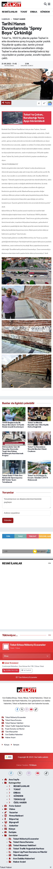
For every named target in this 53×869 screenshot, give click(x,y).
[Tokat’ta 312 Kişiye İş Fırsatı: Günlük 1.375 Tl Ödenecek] (39, 467)
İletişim (16, 745)
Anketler (13, 826)
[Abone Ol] (50, 103)
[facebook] (11, 773)
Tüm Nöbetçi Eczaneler (27, 677)
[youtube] (37, 773)
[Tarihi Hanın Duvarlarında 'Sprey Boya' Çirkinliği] (26, 84)
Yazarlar (13, 812)
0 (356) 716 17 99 (12, 670)
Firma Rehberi (16, 816)
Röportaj (13, 819)
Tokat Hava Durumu (13, 720)
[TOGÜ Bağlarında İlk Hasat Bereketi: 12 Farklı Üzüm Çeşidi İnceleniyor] (13, 414)
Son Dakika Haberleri (14, 735)
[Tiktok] (36, 709)
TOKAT (23, 12)
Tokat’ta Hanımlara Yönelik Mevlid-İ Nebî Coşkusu (37, 449)
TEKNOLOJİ (19, 799)
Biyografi (14, 822)
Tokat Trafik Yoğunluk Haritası (17, 726)
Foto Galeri (15, 806)
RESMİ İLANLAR (9, 12)
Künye (6, 745)
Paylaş (7, 103)
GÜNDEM (45, 12)
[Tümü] (49, 635)
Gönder (8, 520)
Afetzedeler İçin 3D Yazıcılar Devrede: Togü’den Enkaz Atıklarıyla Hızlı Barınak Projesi (12, 451)
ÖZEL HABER (19, 802)
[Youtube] (31, 709)
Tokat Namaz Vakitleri (14, 723)
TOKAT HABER (19, 19)
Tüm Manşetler (11, 732)
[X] (22, 709)
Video (12, 809)
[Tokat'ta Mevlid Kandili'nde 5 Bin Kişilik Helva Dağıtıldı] (39, 414)
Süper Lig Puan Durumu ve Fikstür (30, 852)
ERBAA (33, 12)
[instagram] (28, 773)
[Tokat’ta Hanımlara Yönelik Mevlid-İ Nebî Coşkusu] (39, 438)
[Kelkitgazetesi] (11, 4)
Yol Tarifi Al (27, 670)
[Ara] (45, 4)
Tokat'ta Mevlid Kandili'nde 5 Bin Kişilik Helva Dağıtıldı (38, 425)
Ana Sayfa (14, 779)
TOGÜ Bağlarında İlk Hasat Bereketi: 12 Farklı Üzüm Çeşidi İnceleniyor (13, 425)
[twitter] (20, 773)
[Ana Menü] (49, 4)
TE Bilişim (33, 765)
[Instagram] (26, 709)
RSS (9, 757)
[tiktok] (46, 773)
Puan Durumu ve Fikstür (15, 729)
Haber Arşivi (10, 737)
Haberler (6, 19)
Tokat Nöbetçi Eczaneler (15, 717)
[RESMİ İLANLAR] (49, 563)
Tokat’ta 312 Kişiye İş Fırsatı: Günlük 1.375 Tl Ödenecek (38, 478)
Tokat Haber (6, 867)
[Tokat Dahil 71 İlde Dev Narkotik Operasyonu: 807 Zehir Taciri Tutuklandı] (13, 467)
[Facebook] (17, 709)
